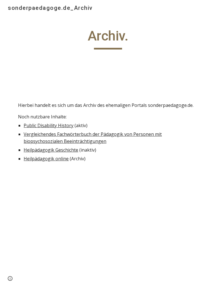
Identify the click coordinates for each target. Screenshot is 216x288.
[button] (10, 278)
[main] (107, 38)
